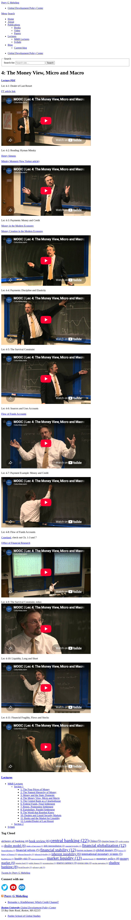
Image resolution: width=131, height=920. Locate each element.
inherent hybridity (43, 854)
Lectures (12, 36)
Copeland (6, 537)
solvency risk (39, 867)
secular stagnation (100, 863)
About (11, 21)
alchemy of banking (14, 841)
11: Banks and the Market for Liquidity (40, 818)
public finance (35, 863)
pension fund (22, 863)
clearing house (110, 841)
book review (39, 841)
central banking (69, 840)
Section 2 (18, 824)
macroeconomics (38, 859)
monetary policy (107, 858)
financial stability (58, 850)
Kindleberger (7, 859)
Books (17, 27)
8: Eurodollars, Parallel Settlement (37, 809)
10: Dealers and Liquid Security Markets (40, 815)
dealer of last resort (34, 846)
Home (11, 19)
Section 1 (18, 786)
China (95, 841)
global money (106, 850)
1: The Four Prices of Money (35, 789)
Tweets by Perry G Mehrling (15, 872)
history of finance (9, 854)
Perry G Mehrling (16, 896)
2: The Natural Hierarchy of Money (38, 792)
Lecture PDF (8, 80)
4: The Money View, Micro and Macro (40, 798)
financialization (8, 850)
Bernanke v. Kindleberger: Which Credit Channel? (33, 902)
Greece (122, 850)
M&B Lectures (21, 39)
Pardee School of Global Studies (24, 916)
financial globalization (104, 845)
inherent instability (66, 854)
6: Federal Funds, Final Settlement (37, 803)
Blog (10, 45)
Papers (17, 33)
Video (17, 30)
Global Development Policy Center (25, 8)
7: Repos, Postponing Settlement (36, 806)
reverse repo (84, 863)
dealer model (15, 845)
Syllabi (17, 42)
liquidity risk (22, 858)
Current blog (20, 47)
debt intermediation (54, 846)
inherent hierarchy (26, 854)
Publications (14, 24)
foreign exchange (86, 850)
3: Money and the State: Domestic (37, 795)
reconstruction (49, 863)
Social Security (25, 867)
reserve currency (67, 863)
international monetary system (101, 854)
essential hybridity (73, 846)
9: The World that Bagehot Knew (37, 812)
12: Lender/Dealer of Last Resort (37, 821)
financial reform (28, 850)
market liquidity (64, 858)
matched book (89, 859)
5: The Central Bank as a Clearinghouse (40, 801)
